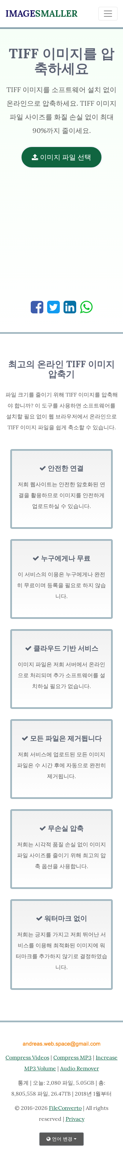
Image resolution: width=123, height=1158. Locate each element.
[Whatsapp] (86, 307)
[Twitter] (53, 307)
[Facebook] (37, 307)
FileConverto (65, 1107)
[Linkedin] (70, 307)
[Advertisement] (61, 238)
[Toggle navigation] (108, 13)
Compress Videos (27, 1057)
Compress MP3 (72, 1057)
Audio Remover (79, 1068)
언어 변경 (61, 1139)
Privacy (75, 1118)
